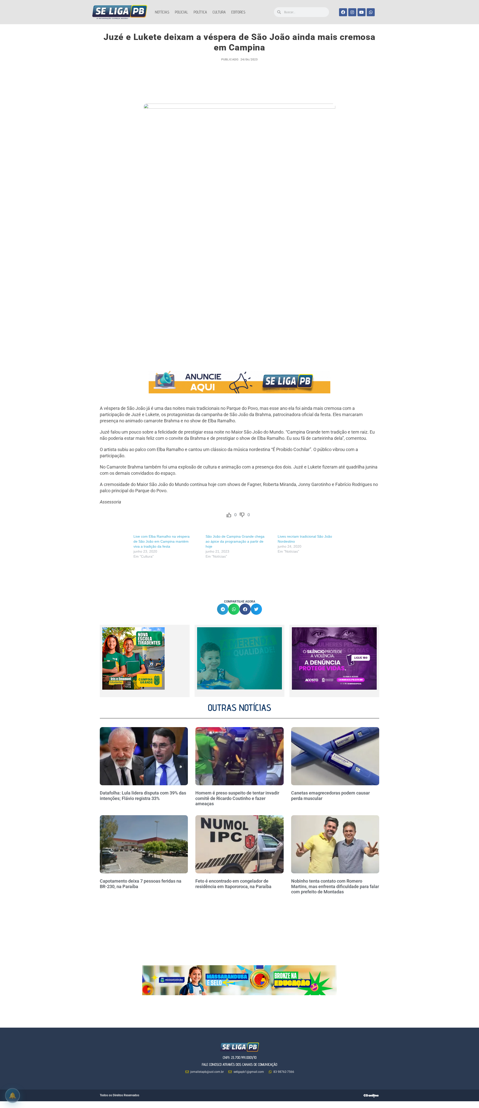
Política (200, 12)
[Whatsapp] (371, 12)
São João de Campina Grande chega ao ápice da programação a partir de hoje (235, 541)
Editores (238, 12)
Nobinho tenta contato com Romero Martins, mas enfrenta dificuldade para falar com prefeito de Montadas (335, 886)
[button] (222, 609)
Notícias (162, 12)
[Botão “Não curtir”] (242, 514)
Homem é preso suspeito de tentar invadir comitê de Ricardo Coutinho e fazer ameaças (237, 798)
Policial (181, 12)
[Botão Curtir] (228, 514)
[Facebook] (343, 12)
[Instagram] (352, 12)
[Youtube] (361, 12)
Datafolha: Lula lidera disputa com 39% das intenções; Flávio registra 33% (143, 795)
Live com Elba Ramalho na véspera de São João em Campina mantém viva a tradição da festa (161, 541)
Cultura (219, 12)
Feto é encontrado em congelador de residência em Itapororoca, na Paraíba (233, 883)
